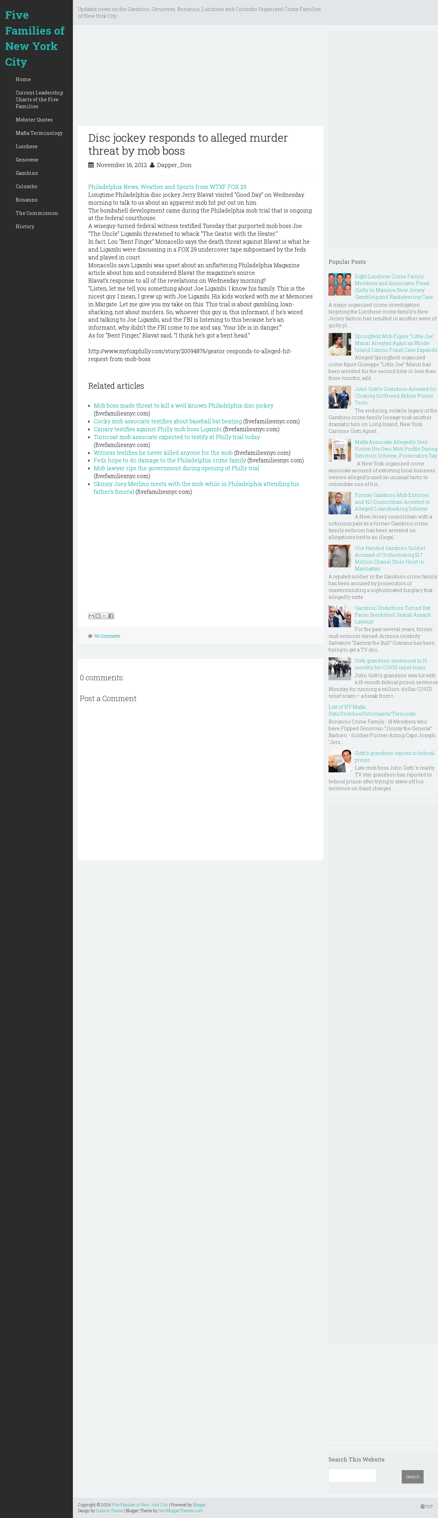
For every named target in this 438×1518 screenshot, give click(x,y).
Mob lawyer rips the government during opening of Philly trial (176, 468)
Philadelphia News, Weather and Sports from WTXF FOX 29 (167, 186)
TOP (428, 1506)
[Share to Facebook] (110, 616)
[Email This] (91, 616)
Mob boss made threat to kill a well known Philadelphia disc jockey (183, 405)
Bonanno (27, 199)
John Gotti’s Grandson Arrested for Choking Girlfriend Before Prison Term (396, 396)
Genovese (27, 159)
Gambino (27, 173)
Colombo (26, 186)
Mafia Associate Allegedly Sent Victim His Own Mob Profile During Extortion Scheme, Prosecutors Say (396, 449)
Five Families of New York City (35, 38)
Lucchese (27, 146)
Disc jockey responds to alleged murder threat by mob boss (188, 144)
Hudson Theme (109, 1510)
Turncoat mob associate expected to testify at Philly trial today (177, 436)
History (25, 226)
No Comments (107, 636)
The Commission (37, 213)
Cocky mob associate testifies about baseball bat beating (168, 421)
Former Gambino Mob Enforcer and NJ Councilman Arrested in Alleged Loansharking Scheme (392, 502)
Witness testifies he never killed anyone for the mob (163, 452)
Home (23, 79)
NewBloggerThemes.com (180, 1510)
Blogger (199, 1504)
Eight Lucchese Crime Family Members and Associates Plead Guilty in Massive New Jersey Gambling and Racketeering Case (394, 286)
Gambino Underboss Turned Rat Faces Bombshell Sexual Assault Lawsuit (393, 615)
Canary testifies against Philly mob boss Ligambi (158, 429)
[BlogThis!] (97, 616)
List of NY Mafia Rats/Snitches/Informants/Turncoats (372, 710)
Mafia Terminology (39, 133)
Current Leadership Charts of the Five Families (39, 99)
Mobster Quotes (34, 119)
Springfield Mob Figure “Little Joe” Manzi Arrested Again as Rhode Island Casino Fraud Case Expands (396, 343)
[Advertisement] (200, 78)
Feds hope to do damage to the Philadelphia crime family (170, 460)
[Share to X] (104, 616)
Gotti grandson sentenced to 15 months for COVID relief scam (391, 664)
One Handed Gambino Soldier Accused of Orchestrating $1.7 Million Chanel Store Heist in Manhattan (390, 558)
